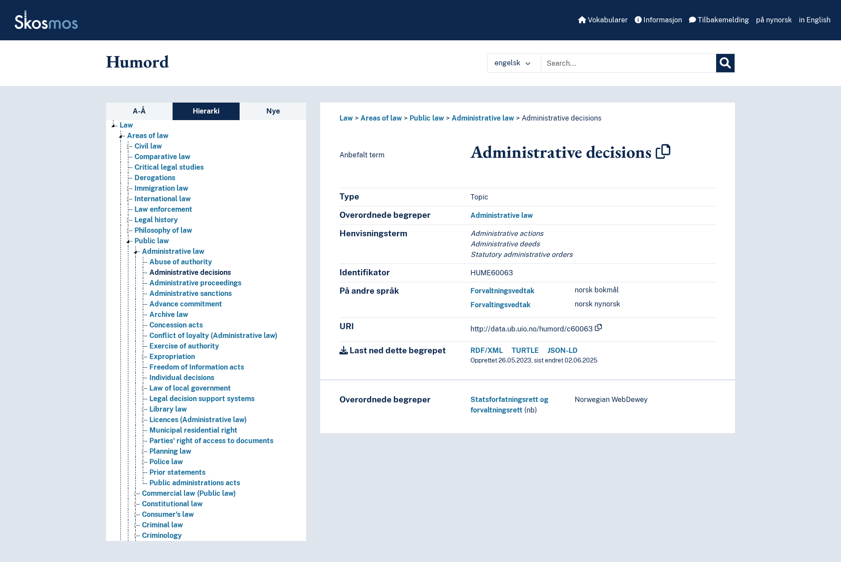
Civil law (148, 146)
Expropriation (172, 356)
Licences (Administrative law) (198, 420)
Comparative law (162, 157)
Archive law (168, 314)
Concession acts (176, 325)
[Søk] (725, 63)
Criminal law (162, 525)
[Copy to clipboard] (663, 152)
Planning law (170, 451)
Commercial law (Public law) (189, 493)
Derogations (154, 178)
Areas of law (148, 136)
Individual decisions (181, 377)
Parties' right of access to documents (211, 441)
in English (814, 20)
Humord (137, 61)
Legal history (156, 220)
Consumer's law (168, 514)
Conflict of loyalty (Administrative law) (213, 335)
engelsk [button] (508, 63)
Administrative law (173, 251)
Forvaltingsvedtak (500, 305)
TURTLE (525, 350)
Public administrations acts (194, 483)
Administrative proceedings (195, 283)
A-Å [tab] (139, 111)
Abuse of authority (180, 262)
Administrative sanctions (190, 293)
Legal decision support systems (201, 399)
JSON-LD (563, 350)
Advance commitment (185, 304)
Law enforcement (163, 209)
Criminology (162, 535)
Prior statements (177, 472)
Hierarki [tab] (206, 111)
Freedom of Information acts (196, 367)
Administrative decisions (190, 272)
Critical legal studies (169, 167)
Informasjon (662, 20)
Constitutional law (172, 504)
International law (162, 199)
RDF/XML (486, 350)
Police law (166, 462)
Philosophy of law (163, 230)
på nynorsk (774, 20)
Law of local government (190, 388)
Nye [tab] (273, 111)
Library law (168, 409)
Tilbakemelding (722, 20)
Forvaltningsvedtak (502, 291)
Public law (151, 241)
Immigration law (161, 188)
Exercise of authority (184, 346)
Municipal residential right (193, 430)
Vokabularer (607, 20)
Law (126, 125)
